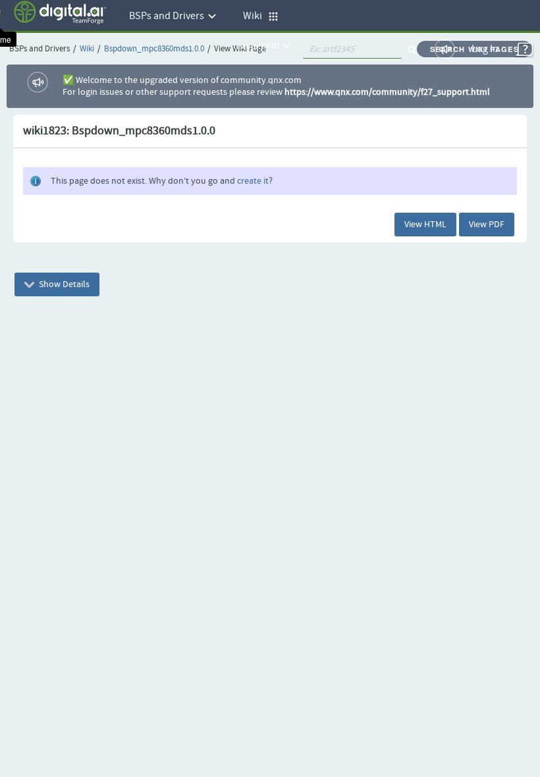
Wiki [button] (255, 16)
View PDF (486, 224)
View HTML (425, 224)
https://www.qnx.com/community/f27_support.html (387, 92)
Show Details (63, 284)
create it (253, 181)
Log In (485, 49)
